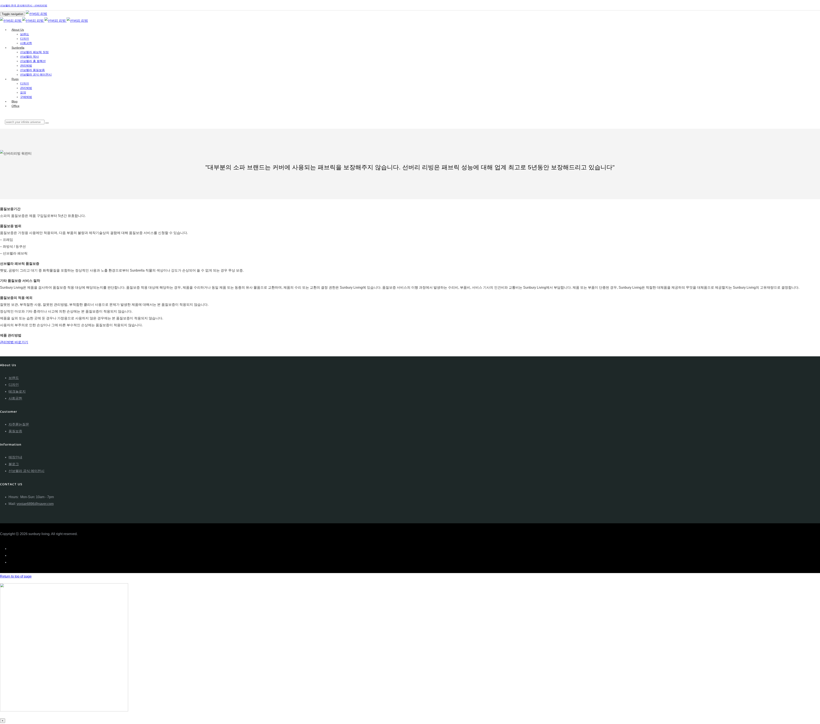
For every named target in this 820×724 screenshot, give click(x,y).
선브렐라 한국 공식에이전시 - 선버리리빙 (23, 5)
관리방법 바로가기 (14, 342)
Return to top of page (16, 576)
